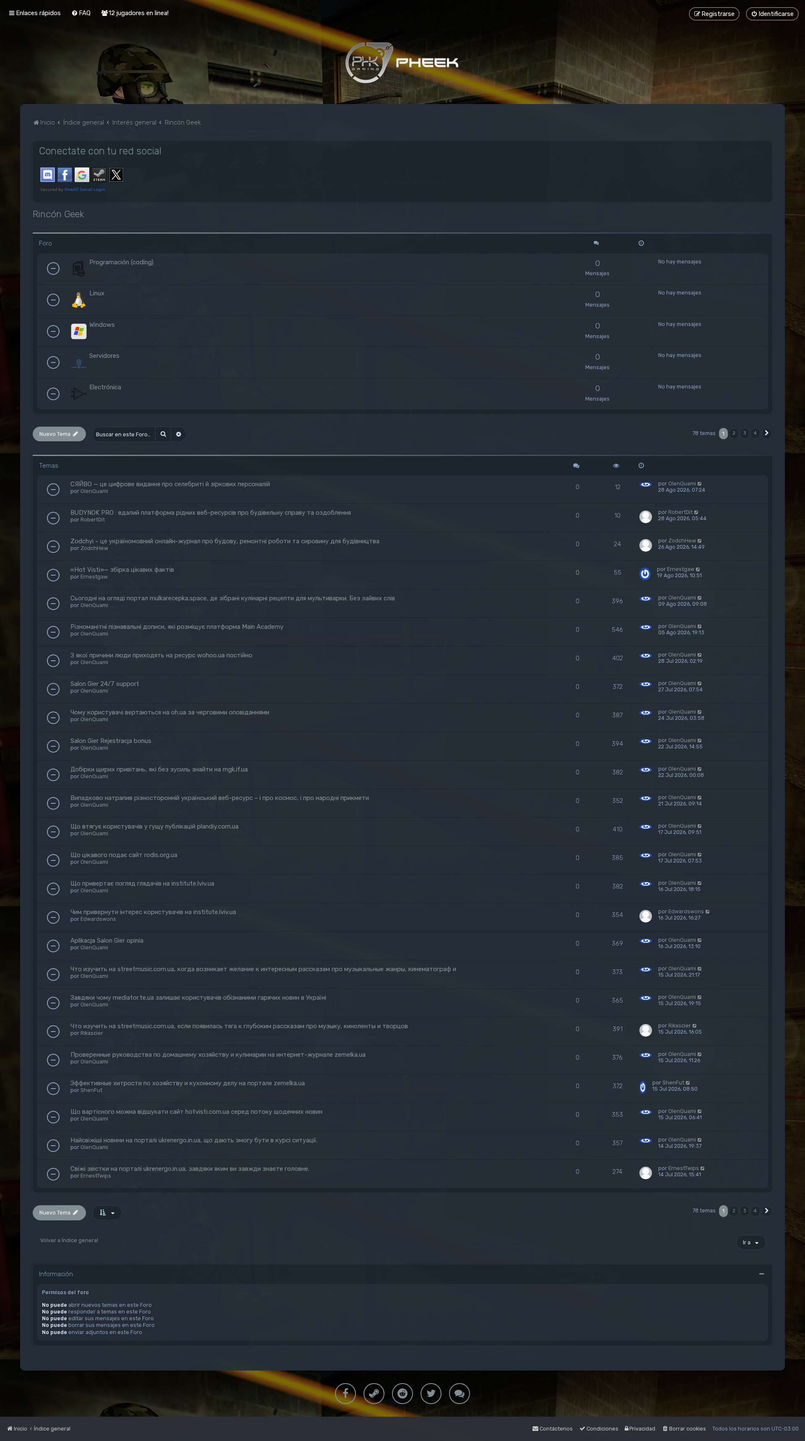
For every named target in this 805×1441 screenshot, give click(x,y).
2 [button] (733, 433)
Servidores (104, 356)
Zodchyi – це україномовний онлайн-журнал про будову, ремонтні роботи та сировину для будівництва (224, 541)
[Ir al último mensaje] (700, 483)
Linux (96, 293)
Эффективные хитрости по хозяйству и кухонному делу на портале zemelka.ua (187, 1083)
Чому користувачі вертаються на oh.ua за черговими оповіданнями (169, 712)
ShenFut (91, 1090)
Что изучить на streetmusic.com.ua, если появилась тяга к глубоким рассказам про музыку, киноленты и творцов (239, 1026)
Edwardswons (98, 919)
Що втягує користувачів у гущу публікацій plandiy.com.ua (154, 826)
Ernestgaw (94, 576)
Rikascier (91, 1033)
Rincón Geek (58, 214)
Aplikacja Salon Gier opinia (106, 940)
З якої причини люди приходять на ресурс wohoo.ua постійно (161, 655)
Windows (102, 324)
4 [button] (755, 433)
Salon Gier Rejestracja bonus (110, 741)
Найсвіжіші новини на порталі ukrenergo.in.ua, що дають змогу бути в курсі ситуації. (193, 1140)
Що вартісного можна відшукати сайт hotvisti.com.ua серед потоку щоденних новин (196, 1111)
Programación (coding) (121, 262)
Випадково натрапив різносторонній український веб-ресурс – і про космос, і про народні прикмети (219, 798)
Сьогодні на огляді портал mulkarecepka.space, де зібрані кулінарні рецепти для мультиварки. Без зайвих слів (232, 598)
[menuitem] (81, 13)
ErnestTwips (95, 1176)
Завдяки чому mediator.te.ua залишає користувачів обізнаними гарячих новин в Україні (198, 997)
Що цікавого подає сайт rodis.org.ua (123, 855)
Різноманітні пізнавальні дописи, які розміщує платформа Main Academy (176, 627)
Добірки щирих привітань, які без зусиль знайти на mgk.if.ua (159, 769)
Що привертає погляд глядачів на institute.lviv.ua (142, 883)
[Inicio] (402, 62)
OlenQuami (94, 491)
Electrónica (105, 387)
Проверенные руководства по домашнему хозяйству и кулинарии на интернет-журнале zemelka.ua (218, 1054)
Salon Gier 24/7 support (104, 684)
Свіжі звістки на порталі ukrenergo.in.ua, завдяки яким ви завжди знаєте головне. (189, 1169)
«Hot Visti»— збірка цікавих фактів (122, 569)
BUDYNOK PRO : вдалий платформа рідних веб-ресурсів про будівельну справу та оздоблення (210, 512)
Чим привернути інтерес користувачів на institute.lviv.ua (153, 912)
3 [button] (744, 433)
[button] (766, 433)
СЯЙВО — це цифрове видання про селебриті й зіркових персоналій (170, 484)
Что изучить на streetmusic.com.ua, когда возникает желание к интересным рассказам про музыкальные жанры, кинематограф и (263, 969)
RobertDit (92, 519)
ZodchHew (94, 548)
